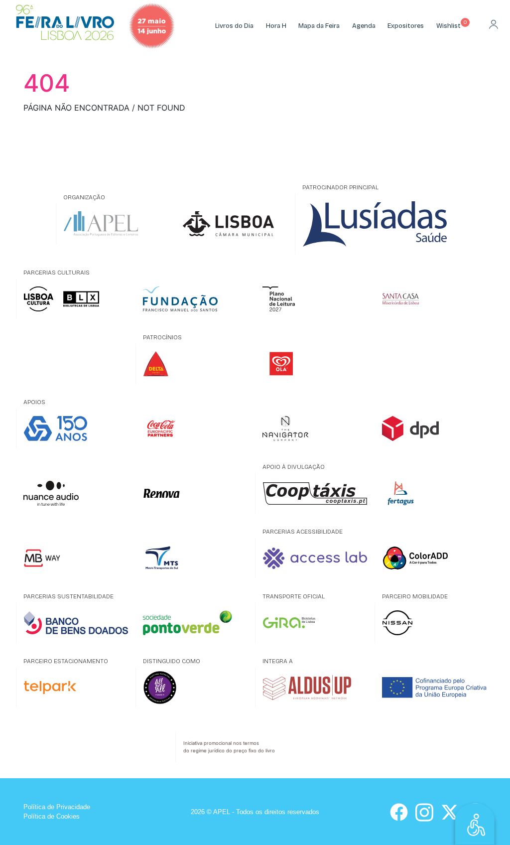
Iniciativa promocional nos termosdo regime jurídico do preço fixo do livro (229, 746)
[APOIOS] (75, 428)
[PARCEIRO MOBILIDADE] (434, 622)
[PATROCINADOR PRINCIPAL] (374, 224)
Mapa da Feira (319, 26)
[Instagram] (424, 811)
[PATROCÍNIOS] (195, 363)
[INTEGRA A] (315, 687)
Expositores (405, 26)
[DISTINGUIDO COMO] (195, 687)
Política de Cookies (51, 816)
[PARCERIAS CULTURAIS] (75, 299)
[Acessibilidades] (475, 823)
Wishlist (448, 26)
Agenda (364, 26)
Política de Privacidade (56, 807)
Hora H (276, 26)
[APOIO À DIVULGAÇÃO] (315, 493)
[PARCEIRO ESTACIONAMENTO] (75, 687)
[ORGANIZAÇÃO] (115, 223)
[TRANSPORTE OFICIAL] (315, 622)
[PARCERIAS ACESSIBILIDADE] (315, 558)
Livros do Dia (234, 26)
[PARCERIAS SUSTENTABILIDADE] (75, 622)
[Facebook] (399, 812)
